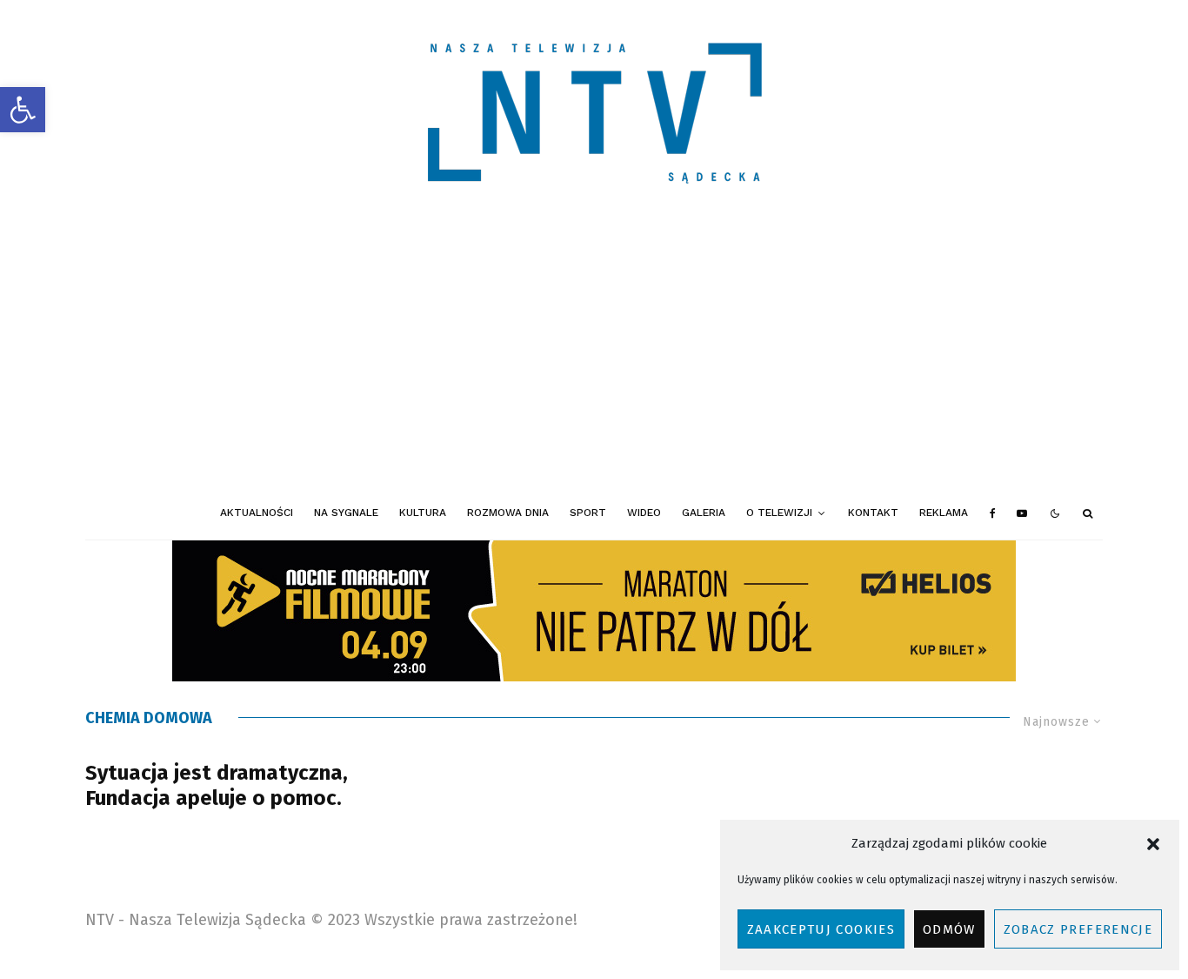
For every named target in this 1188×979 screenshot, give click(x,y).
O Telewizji (779, 512)
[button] (22, 109)
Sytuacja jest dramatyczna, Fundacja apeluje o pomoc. (216, 785)
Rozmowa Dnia (508, 512)
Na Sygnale (346, 512)
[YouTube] (1022, 513)
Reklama (943, 512)
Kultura (422, 512)
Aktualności (256, 512)
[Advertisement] (594, 357)
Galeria (703, 512)
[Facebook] (992, 513)
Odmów (949, 929)
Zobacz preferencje (1078, 929)
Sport (588, 512)
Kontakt (873, 512)
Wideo (644, 512)
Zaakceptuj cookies (821, 929)
